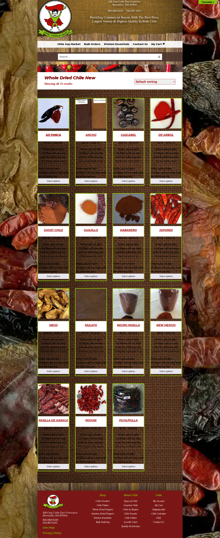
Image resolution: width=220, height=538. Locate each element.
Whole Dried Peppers (102, 509)
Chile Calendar (158, 513)
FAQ (158, 518)
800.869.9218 (115, 10)
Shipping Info (158, 509)
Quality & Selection (130, 526)
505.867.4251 (133, 10)
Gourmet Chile (131, 505)
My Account (158, 501)
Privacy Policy (52, 533)
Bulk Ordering (103, 522)
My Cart (159, 505)
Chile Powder (130, 513)
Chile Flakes (103, 505)
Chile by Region (130, 509)
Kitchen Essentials (102, 518)
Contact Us (158, 522)
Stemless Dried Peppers (102, 513)
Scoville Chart (130, 522)
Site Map (49, 527)
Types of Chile (130, 501)
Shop (103, 495)
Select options (53, 181)
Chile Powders (103, 501)
